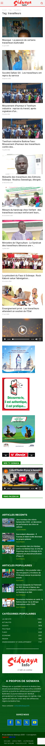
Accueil (4, 10)
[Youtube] (35, 722)
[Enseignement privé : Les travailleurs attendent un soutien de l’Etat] (22, 296)
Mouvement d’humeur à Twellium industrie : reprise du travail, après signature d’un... (19, 108)
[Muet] (36, 339)
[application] (22, 330)
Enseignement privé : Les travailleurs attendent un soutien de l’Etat (20, 310)
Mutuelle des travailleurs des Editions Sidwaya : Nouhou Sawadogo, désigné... (22, 178)
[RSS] (18, 722)
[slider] (20, 339)
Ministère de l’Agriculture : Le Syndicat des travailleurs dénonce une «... (21, 244)
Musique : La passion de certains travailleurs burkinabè (18, 41)
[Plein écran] (40, 339)
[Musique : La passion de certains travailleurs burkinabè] (22, 27)
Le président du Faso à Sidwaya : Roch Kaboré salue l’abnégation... (21, 277)
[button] (22, 330)
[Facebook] (10, 722)
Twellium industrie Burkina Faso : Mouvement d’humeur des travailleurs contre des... (21, 144)
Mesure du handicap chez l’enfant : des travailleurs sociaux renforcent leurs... (21, 211)
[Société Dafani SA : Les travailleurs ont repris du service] (22, 60)
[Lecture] (5, 339)
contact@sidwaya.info (21, 706)
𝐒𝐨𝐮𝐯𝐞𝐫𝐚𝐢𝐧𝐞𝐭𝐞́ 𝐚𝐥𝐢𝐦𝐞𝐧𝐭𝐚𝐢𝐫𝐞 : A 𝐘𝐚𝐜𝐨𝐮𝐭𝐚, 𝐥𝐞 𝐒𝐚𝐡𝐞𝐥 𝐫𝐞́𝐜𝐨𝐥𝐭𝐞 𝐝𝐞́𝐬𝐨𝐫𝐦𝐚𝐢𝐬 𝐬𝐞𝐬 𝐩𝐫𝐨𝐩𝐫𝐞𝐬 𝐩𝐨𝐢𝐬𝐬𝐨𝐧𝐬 (29, 536)
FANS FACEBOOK (11, 496)
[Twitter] (26, 722)
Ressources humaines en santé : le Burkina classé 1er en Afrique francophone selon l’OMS (29, 601)
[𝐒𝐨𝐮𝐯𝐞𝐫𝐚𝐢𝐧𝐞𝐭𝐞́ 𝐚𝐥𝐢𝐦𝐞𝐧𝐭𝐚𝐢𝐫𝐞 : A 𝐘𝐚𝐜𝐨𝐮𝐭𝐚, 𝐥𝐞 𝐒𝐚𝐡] (8, 537)
